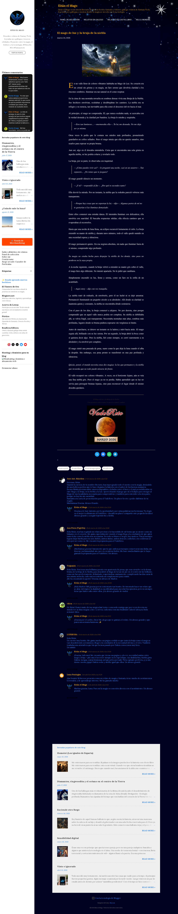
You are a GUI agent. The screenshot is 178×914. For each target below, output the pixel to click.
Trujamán (71, 566)
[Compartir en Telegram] (115, 454)
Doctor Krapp (14, 96)
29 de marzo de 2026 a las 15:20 (88, 566)
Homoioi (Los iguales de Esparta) (75, 753)
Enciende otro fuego (68, 809)
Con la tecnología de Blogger (108, 898)
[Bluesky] (21, 344)
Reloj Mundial (143, 20)
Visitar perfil (17, 53)
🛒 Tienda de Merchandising (17, 241)
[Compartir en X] (97, 454)
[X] (13, 344)
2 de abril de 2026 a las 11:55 (98, 685)
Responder (72, 523)
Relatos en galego (93, 20)
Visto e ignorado (66, 866)
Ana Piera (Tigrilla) (76, 528)
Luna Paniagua (74, 674)
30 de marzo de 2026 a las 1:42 (84, 604)
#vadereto (107, 468)
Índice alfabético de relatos (14, 252)
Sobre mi (6, 257)
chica (69, 603)
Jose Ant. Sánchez (75, 479)
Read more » (148, 774)
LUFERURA (72, 634)
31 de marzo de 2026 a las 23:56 (99, 652)
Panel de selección (70, 20)
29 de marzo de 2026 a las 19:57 (99, 545)
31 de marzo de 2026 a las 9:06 (89, 635)
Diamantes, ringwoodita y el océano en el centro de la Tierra (91, 781)
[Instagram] (9, 344)
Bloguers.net (8, 295)
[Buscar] (158, 6)
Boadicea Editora (10, 328)
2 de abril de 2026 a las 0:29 (92, 675)
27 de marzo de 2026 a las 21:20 (99, 507)
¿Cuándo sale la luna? (14, 208)
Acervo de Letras (10, 305)
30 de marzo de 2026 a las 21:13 (99, 616)
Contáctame (8, 259)
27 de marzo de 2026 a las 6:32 (96, 479)
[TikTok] (17, 344)
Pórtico (5, 316)
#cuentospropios (92, 468)
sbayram (112, 903)
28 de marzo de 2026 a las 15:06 (97, 528)
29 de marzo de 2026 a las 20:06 (100, 583)
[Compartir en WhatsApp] (109, 454)
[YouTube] (25, 344)
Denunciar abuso (10, 368)
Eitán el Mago (67, 6)
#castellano (77, 468)
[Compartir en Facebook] (103, 454)
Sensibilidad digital (68, 838)
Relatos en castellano (120, 20)
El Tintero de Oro (10, 286)
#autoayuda (63, 468)
